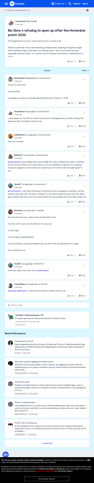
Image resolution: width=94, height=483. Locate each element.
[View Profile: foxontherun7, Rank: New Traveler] (11, 23)
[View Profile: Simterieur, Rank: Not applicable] (10, 211)
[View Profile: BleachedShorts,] (10, 404)
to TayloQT (39, 210)
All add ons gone (22, 382)
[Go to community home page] (17, 3)
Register (76, 4)
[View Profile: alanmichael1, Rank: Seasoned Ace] (10, 79)
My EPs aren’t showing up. (26, 423)
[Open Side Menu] (6, 4)
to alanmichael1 (42, 111)
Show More (48, 443)
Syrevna (18, 353)
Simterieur (18, 210)
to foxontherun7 (44, 78)
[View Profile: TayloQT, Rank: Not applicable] (10, 185)
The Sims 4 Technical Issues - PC (18, 10)
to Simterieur (38, 264)
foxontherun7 (20, 21)
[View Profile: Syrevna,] (10, 343)
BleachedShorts (21, 414)
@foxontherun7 (15, 191)
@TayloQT (12, 291)
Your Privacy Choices (46, 479)
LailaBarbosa (19, 135)
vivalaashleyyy (20, 284)
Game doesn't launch (24, 341)
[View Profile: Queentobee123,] (10, 383)
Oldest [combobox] (85, 70)
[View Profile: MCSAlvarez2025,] (10, 363)
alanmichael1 (19, 78)
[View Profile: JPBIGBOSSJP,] (10, 424)
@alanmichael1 (14, 162)
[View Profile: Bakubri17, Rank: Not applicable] (10, 156)
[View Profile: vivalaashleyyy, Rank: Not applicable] (10, 285)
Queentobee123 (21, 393)
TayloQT (17, 184)
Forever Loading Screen (25, 402)
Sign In (85, 4)
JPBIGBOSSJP (20, 434)
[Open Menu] (87, 10)
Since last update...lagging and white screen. (34, 361)
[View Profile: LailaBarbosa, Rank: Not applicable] (10, 136)
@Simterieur (43, 270)
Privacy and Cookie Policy (45, 471)
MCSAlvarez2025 (21, 373)
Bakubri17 (18, 155)
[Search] (69, 3)
